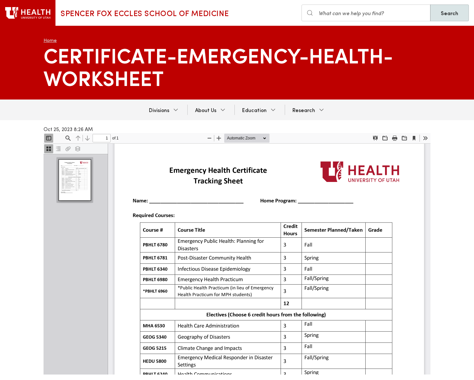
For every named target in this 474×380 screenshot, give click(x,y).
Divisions (159, 109)
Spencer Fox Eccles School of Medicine (145, 13)
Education (254, 109)
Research (303, 109)
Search (449, 12)
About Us (205, 109)
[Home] (27, 13)
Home (50, 40)
